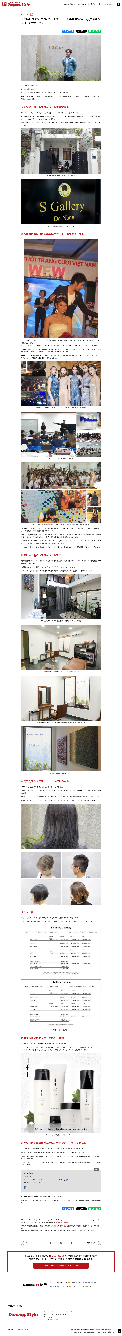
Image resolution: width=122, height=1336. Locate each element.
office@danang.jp (62, 1222)
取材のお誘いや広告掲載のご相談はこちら (62, 1265)
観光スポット (63, 1282)
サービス (74, 1286)
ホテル (54, 1286)
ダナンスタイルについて (75, 4)
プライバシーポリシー (23, 1330)
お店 (95, 1282)
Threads (99, 4)
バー (88, 1282)
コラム (82, 1286)
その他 (89, 1286)
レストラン (74, 1282)
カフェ (82, 1282)
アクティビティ (64, 1286)
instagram (91, 4)
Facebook (97, 4)
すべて (54, 1282)
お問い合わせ (11, 1330)
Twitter (94, 4)
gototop (119, 1331)
